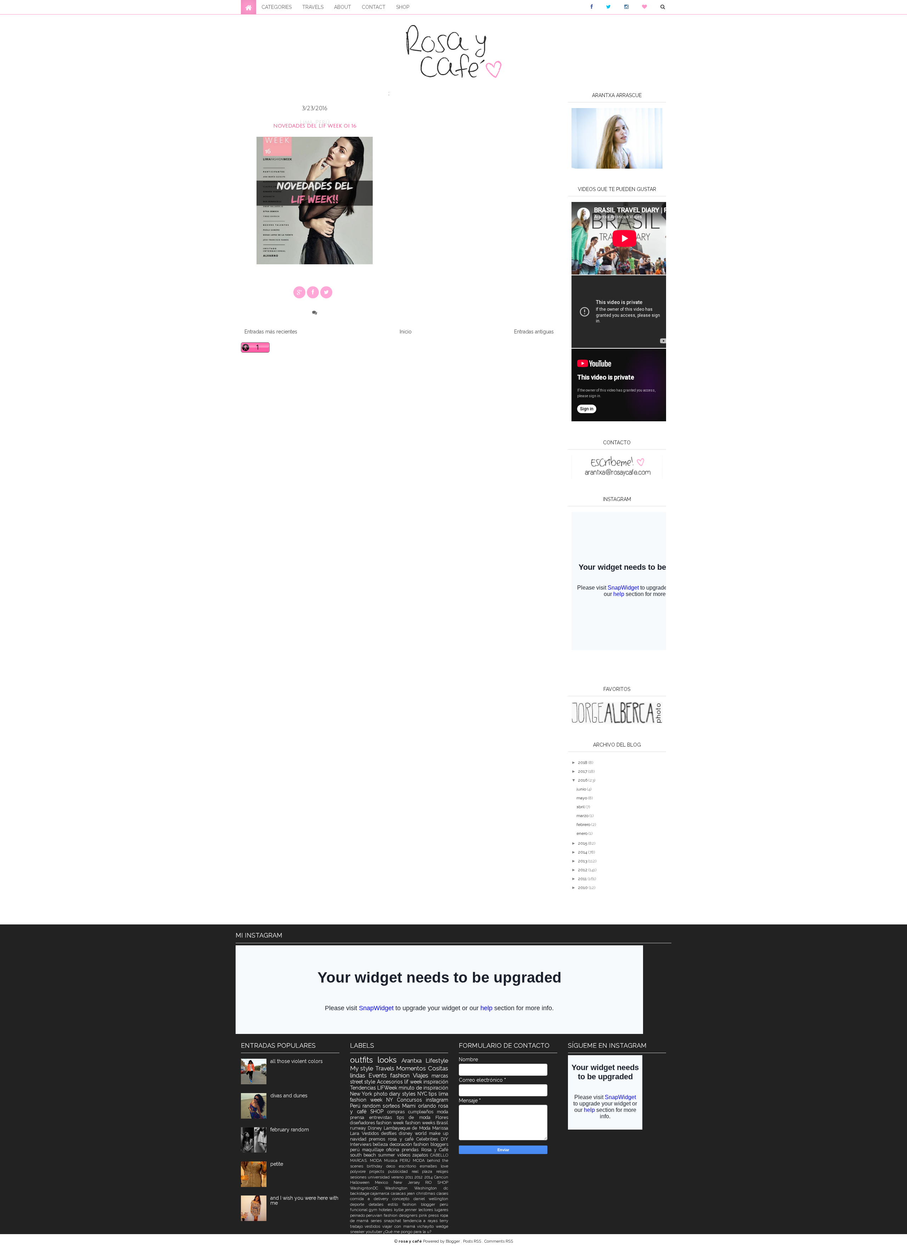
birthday (376, 1166)
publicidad (400, 1171)
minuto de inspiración (423, 1088)
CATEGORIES (276, 7)
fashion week (390, 1122)
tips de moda (416, 1117)
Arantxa (413, 1060)
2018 (583, 762)
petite (276, 1164)
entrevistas (383, 1117)
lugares (441, 1209)
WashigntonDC (367, 1188)
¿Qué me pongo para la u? (407, 1231)
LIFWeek (388, 1088)
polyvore (360, 1171)
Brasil (442, 1122)
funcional (359, 1209)
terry (444, 1220)
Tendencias (363, 1088)
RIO (431, 1182)
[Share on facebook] (313, 292)
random (372, 1106)
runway (359, 1128)
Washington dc (431, 1188)
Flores (441, 1117)
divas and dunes (289, 1095)
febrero (583, 824)
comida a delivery (371, 1198)
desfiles (390, 1133)
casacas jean (403, 1193)
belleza (381, 1144)
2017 (583, 771)
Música (392, 1160)
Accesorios (391, 1082)
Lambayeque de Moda (408, 1128)
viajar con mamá (399, 1226)
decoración (402, 1144)
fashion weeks (420, 1122)
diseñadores (363, 1122)
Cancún (441, 1177)
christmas (426, 1193)
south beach (364, 1155)
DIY (444, 1139)
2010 (583, 887)
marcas (440, 1076)
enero (582, 833)
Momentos (412, 1068)
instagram (437, 1100)
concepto (402, 1198)
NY (391, 1100)
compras (397, 1111)
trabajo (357, 1226)
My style (362, 1068)
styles (409, 1094)
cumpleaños (422, 1111)
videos (404, 1155)
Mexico (384, 1182)
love (444, 1166)
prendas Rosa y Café (425, 1149)
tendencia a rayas (421, 1220)
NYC (423, 1094)
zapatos (421, 1155)
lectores (426, 1209)
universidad (379, 1177)
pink (423, 1215)
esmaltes (430, 1166)
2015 (583, 843)
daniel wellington (430, 1198)
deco (392, 1166)
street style (363, 1082)
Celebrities (428, 1139)
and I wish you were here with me (304, 1200)
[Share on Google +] (299, 292)
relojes (442, 1171)
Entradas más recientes (270, 331)
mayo (582, 797)
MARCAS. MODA (367, 1160)
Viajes (422, 1075)
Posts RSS (472, 1241)
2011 (583, 878)
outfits (364, 1059)
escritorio (409, 1166)
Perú (356, 1106)
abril (581, 806)
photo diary (388, 1094)
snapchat (393, 1220)
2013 (583, 861)
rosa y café (402, 1139)
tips (434, 1094)
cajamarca (380, 1193)
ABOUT (342, 7)
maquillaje (374, 1149)
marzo (583, 815)
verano (398, 1177)
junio (581, 789)
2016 (583, 780)
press (434, 1215)
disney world (414, 1133)
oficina (394, 1149)
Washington (399, 1188)
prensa (359, 1117)
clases (442, 1193)
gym (374, 1209)
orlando (428, 1106)
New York (362, 1094)
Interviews (361, 1144)
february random (289, 1129)
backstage (360, 1193)
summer (387, 1155)
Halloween (362, 1182)
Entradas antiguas (534, 331)
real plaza (424, 1171)
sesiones (359, 1177)
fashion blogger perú (425, 1204)
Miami (410, 1106)
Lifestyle (437, 1060)
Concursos (411, 1100)
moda (442, 1111)
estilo (395, 1204)
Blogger (453, 1241)
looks (389, 1059)
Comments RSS (498, 1241)
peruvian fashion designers (392, 1215)
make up (438, 1133)
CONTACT (373, 7)
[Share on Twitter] (326, 292)
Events (379, 1075)
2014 (583, 852)
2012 (583, 869)
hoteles (386, 1209)
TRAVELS (312, 7)
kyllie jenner (406, 1209)
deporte (359, 1204)
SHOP (402, 7)
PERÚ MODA (413, 1160)
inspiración (435, 1082)
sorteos (392, 1106)
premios (378, 1139)
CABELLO (439, 1155)
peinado (358, 1215)
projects (378, 1171)
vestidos (373, 1226)
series (377, 1220)
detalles (378, 1204)
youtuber (374, 1231)
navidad (359, 1139)
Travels (385, 1068)
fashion (401, 1075)
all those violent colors (296, 1061)
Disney (376, 1128)
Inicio (406, 331)
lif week (413, 1082)
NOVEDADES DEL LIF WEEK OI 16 (314, 126)
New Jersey (409, 1182)
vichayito (426, 1226)
